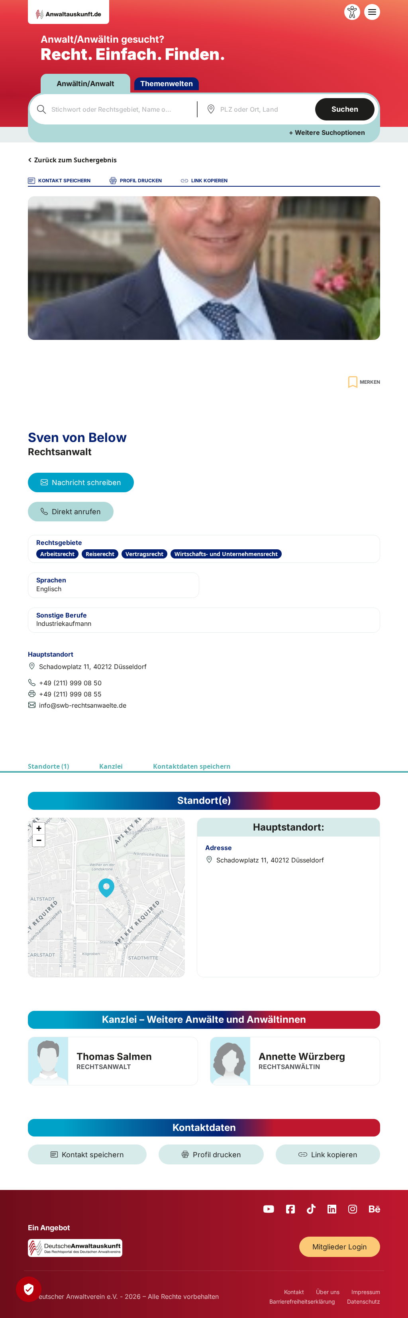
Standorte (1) (48, 766)
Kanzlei (111, 766)
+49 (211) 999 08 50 (70, 683)
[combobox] (112, 109)
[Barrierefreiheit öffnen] (352, 12)
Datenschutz (363, 1301)
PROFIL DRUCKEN (141, 180)
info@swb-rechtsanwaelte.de (82, 705)
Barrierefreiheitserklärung (302, 1301)
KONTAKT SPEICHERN (64, 180)
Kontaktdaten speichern (192, 766)
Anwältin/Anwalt (85, 83)
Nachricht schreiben (86, 482)
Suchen (345, 109)
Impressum (365, 1291)
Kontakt (294, 1291)
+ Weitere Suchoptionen (327, 132)
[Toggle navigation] (372, 12)
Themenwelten (166, 83)
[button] (106, 888)
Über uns (327, 1291)
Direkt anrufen (76, 511)
